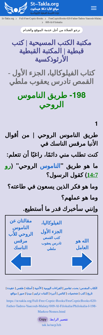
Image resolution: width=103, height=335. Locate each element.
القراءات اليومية (53, 288)
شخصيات (73, 293)
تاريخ (89, 293)
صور (21, 293)
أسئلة (29, 288)
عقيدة (10, 288)
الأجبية (38, 288)
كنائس (61, 293)
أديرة (53, 293)
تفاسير (68, 288)
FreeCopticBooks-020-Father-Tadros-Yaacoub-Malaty (75, 18)
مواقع (13, 293)
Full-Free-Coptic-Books (31, 18)
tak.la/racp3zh (51, 325)
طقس (20, 288)
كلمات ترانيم (41, 293)
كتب (82, 293)
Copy (42, 319)
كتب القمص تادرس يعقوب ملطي (52, 243)
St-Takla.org (8, 18)
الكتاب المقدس (88, 288)
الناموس (50, 166)
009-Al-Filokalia (54, 22)
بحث (75, 288)
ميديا (29, 293)
